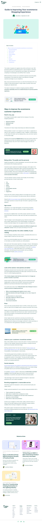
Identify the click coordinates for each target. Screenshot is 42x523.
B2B (3, 452)
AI (5, 452)
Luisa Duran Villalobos (29, 465)
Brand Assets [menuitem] (29, 513)
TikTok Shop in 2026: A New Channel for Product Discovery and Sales (31, 454)
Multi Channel (12, 51)
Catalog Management (15, 451)
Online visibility (12, 54)
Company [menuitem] (14, 507)
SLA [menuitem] (13, 517)
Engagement (11, 62)
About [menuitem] (14, 505)
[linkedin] (23, 521)
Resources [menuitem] (29, 505)
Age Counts (11, 52)
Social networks (12, 60)
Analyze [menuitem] (21, 511)
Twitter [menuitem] (35, 507)
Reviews (10, 58)
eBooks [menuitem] (28, 511)
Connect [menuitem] (21, 510)
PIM (12, 482)
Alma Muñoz (18, 15)
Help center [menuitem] (29, 507)
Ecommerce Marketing (16, 6)
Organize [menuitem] (21, 508)
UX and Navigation (13, 49)
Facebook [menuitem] (36, 511)
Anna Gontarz (7, 495)
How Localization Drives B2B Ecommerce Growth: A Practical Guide (11, 456)
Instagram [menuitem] (36, 510)
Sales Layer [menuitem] (21, 506)
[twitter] (21, 521)
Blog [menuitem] (13, 510)
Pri (9, 57)
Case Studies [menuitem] (29, 510)
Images (10, 55)
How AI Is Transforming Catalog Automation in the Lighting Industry (10, 485)
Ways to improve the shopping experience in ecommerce (20, 48)
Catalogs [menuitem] (21, 514)
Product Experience (26, 6)
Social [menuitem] (35, 505)
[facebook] (18, 521)
